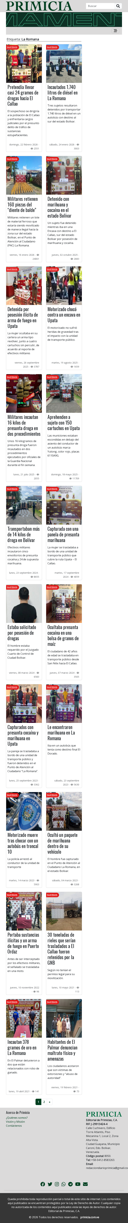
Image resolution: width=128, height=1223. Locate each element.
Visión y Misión (15, 1122)
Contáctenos (14, 1126)
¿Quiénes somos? (17, 1118)
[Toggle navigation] (115, 30)
